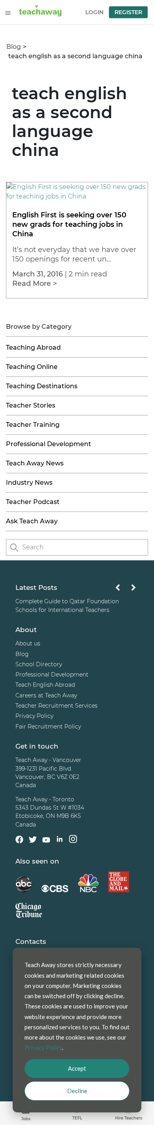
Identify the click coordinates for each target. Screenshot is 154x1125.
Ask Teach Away (32, 521)
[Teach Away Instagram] (73, 840)
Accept (77, 1068)
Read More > (34, 283)
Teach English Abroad (45, 685)
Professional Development (48, 444)
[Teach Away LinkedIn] (60, 840)
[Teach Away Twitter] (33, 841)
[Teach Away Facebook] (19, 841)
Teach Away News (35, 463)
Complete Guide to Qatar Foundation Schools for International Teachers (67, 605)
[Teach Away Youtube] (46, 841)
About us (27, 643)
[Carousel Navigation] (126, 590)
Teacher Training (33, 424)
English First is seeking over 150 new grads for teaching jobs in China (69, 224)
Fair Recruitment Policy (48, 726)
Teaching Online (32, 367)
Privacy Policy (34, 716)
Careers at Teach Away (46, 695)
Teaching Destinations (41, 386)
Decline (77, 1090)
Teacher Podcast (33, 502)
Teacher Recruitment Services (56, 705)
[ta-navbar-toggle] (8, 13)
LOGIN (94, 12)
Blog (13, 46)
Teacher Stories (30, 405)
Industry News (29, 482)
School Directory (38, 664)
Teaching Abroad (33, 347)
